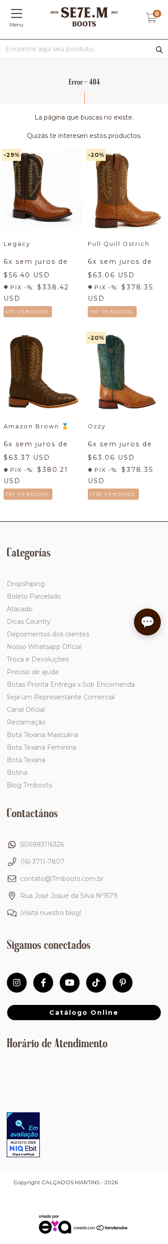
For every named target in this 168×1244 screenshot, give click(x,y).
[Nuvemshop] (101, 1228)
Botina (17, 773)
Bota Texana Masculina (42, 735)
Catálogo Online (84, 1013)
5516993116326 (42, 844)
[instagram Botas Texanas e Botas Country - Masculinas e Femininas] (17, 983)
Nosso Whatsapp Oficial (44, 647)
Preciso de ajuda (32, 672)
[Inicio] (84, 24)
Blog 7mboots (29, 785)
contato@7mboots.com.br (61, 879)
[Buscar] (159, 50)
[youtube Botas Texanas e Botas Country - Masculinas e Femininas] (70, 983)
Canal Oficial (26, 710)
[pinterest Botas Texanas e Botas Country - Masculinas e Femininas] (122, 983)
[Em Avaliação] (23, 1135)
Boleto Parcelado (34, 596)
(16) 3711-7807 (42, 861)
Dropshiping (26, 584)
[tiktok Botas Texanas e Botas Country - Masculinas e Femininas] (96, 983)
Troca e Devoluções (38, 659)
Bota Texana (26, 760)
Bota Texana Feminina (41, 747)
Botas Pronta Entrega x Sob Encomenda (71, 684)
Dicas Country (29, 622)
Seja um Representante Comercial (61, 697)
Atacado (20, 609)
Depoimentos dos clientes (48, 634)
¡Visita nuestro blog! (50, 913)
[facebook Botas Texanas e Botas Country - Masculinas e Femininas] (43, 983)
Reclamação (26, 722)
